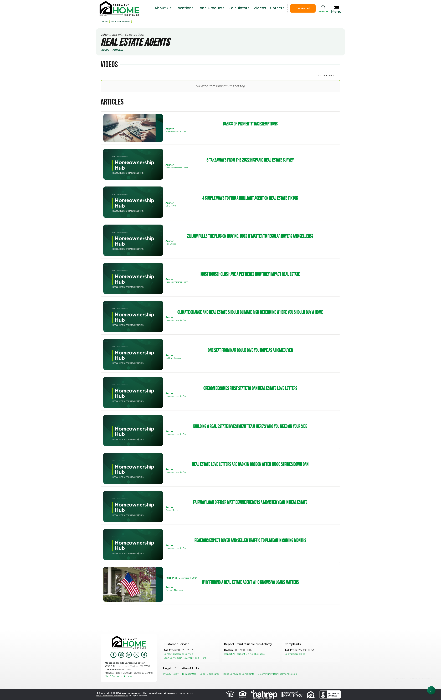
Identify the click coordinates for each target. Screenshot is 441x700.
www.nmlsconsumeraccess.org (112, 695)
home (105, 21)
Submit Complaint (295, 654)
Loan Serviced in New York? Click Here (184, 658)
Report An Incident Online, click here (244, 654)
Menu (336, 11)
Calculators (239, 8)
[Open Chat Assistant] (431, 690)
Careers (277, 8)
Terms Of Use (189, 674)
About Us (163, 8)
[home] (119, 8)
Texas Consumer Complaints (238, 674)
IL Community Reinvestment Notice (277, 674)
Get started (303, 8)
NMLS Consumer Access (118, 676)
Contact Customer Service (178, 654)
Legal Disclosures (209, 674)
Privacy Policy (170, 674)
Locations (184, 8)
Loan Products (211, 8)
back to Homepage (120, 21)
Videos (260, 8)
